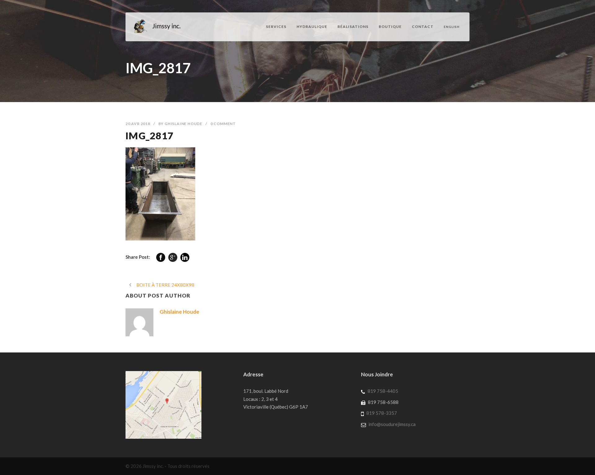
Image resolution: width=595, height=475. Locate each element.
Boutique (390, 26)
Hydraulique (312, 26)
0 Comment (223, 123)
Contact (423, 26)
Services (276, 26)
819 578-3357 (381, 413)
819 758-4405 (383, 391)
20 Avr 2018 (138, 123)
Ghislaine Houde (183, 123)
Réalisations (352, 26)
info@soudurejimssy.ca (392, 424)
